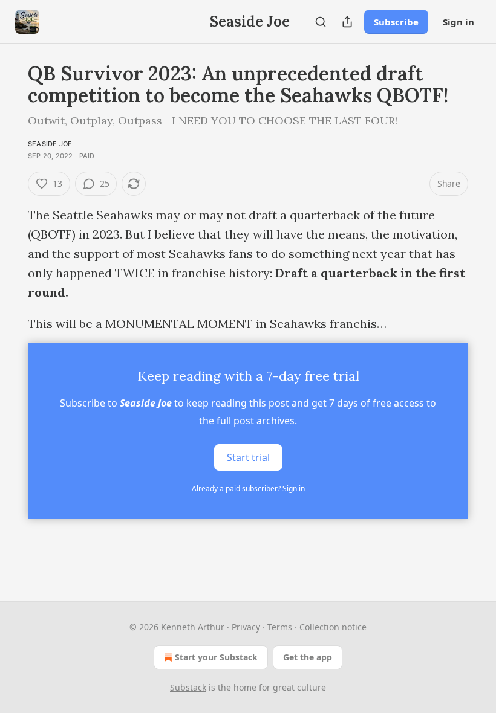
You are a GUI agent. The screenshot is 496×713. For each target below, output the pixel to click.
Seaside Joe (50, 144)
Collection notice (333, 627)
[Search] (320, 22)
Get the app (307, 657)
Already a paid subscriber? (248, 488)
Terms (279, 627)
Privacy (246, 627)
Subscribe (396, 22)
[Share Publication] (347, 22)
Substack (188, 687)
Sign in (458, 22)
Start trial (248, 457)
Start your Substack (216, 657)
